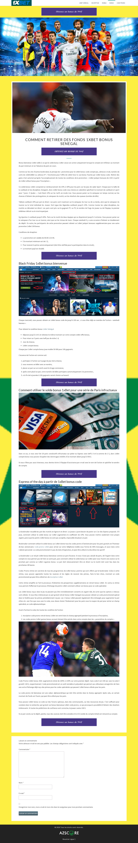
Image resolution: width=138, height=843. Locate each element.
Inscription (95, 3)
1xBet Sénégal (83, 3)
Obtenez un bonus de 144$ (69, 11)
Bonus (112, 3)
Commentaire (24, 749)
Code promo (121, 3)
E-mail (22, 793)
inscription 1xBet (56, 577)
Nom (21, 782)
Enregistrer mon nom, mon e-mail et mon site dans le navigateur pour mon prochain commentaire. (56, 807)
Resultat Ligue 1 (69, 839)
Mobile (104, 3)
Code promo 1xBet (42, 547)
